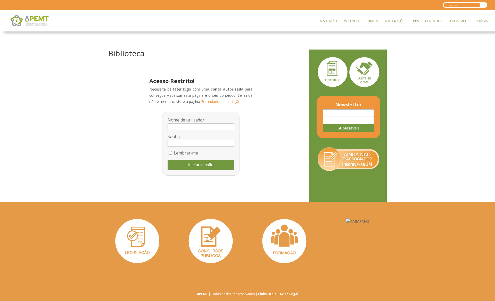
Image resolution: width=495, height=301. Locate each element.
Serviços (372, 21)
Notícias (481, 21)
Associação (328, 21)
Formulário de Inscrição (221, 101)
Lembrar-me (185, 153)
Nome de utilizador (186, 120)
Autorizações (395, 21)
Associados (351, 21)
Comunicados (458, 21)
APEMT (202, 294)
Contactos (433, 21)
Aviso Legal (289, 294)
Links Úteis (267, 294)
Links (415, 21)
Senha (174, 136)
